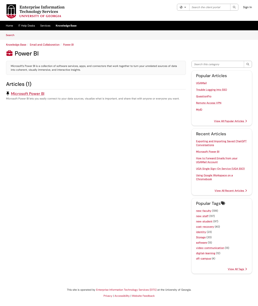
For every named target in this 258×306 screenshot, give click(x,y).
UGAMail (201, 83)
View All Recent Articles (230, 190)
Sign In (247, 7)
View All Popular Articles (229, 121)
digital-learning (205, 253)
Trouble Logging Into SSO (211, 89)
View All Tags (236, 269)
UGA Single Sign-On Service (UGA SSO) (220, 168)
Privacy (108, 295)
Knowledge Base (66, 25)
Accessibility (122, 295)
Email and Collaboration (44, 44)
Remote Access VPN (208, 103)
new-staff (202, 216)
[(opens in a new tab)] (35, 11)
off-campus (203, 258)
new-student (204, 221)
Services (45, 25)
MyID (199, 109)
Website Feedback (143, 295)
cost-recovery (205, 226)
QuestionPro (203, 96)
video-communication (210, 248)
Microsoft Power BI (27, 93)
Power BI (68, 44)
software (201, 242)
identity (201, 232)
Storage (201, 237)
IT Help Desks (26, 25)
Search (11, 35)
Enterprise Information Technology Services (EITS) (126, 289)
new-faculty (203, 210)
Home (9, 25)
